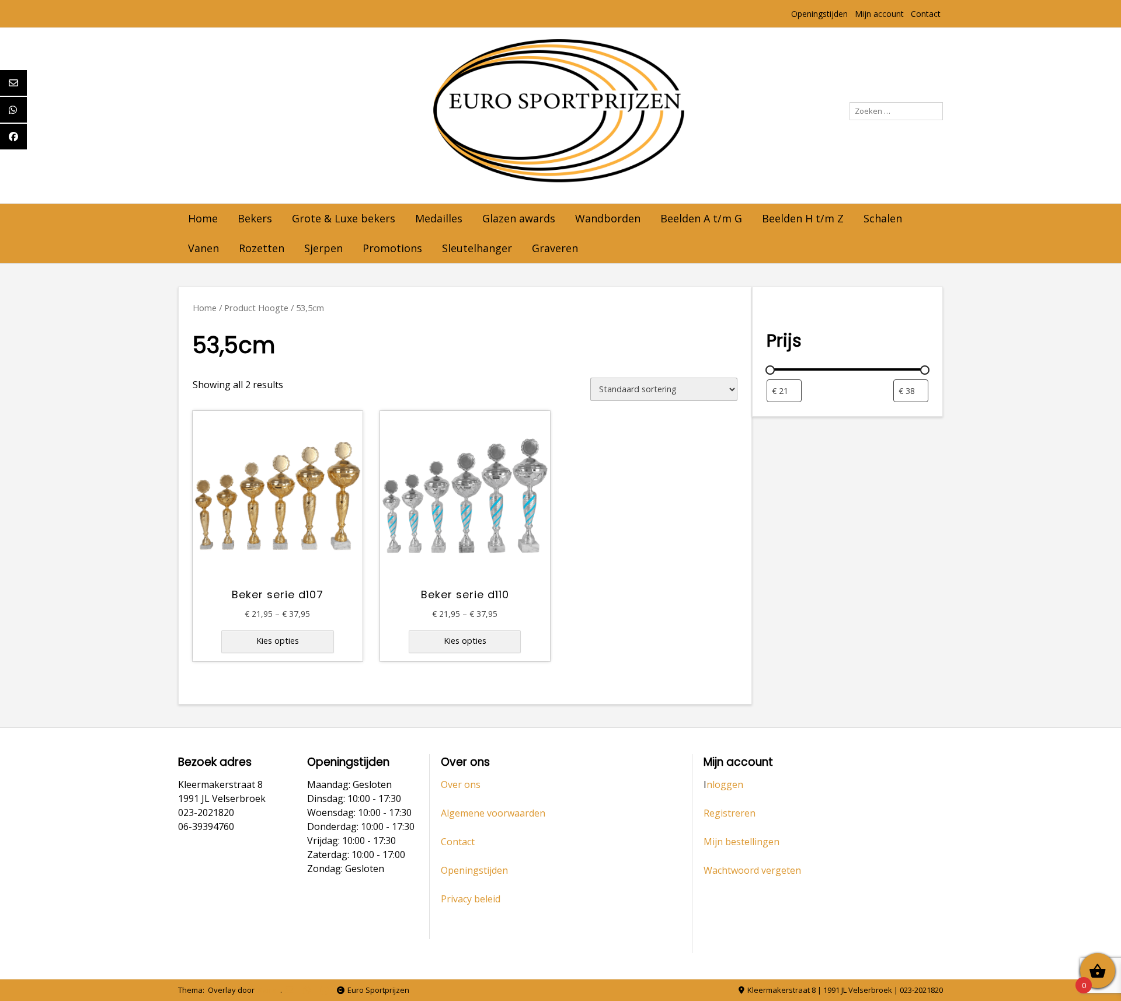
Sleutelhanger (477, 248)
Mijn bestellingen (741, 841)
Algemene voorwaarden (493, 813)
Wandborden (607, 218)
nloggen (724, 784)
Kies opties (277, 640)
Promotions (392, 248)
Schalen (883, 218)
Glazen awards (518, 218)
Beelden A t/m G (701, 218)
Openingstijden (819, 13)
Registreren (730, 813)
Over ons (461, 784)
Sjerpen (323, 248)
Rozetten (261, 248)
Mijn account (879, 13)
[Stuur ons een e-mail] (289, 990)
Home (203, 218)
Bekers (255, 218)
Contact (926, 13)
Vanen (203, 248)
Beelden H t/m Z (803, 218)
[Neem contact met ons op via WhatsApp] (307, 990)
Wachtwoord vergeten (752, 870)
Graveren (555, 248)
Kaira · (269, 990)
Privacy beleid (470, 898)
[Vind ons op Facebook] (324, 990)
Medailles (438, 218)
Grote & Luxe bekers (343, 218)
